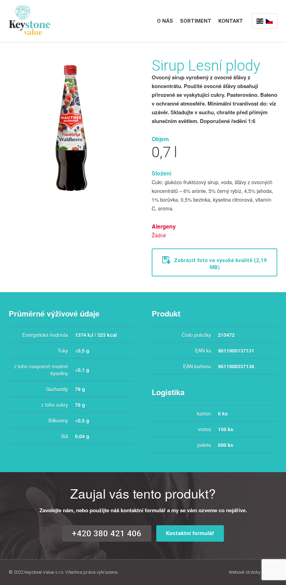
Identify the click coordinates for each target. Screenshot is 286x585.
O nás (165, 21)
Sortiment (195, 21)
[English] (259, 21)
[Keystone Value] (30, 19)
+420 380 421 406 (107, 534)
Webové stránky (253, 572)
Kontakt (230, 21)
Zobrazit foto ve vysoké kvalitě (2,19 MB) (220, 263)
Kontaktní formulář (190, 533)
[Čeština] (269, 21)
